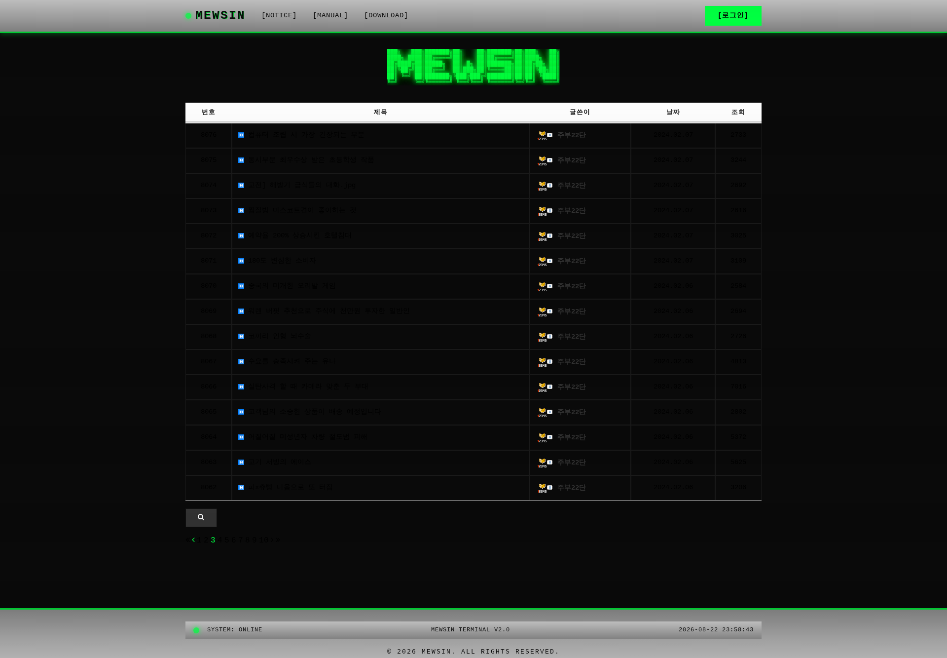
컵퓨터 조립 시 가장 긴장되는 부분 (304, 135)
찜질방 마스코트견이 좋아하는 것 (300, 210)
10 (264, 540)
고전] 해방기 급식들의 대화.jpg (300, 185)
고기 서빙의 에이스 (277, 462)
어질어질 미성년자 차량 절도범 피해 (305, 437)
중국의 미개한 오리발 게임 (290, 286)
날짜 (673, 112)
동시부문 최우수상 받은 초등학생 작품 (309, 160)
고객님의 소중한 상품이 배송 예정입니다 (312, 412)
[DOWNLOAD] (386, 15)
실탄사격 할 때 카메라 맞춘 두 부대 (306, 386)
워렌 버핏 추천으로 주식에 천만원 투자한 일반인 (327, 311)
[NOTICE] (279, 15)
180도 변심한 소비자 (280, 261)
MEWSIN (220, 15)
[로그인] (733, 15)
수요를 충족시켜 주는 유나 (290, 361)
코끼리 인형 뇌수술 (277, 336)
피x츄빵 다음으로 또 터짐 (288, 487)
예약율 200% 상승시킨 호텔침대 (298, 235)
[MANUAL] (330, 15)
